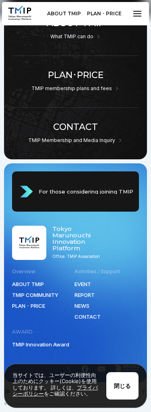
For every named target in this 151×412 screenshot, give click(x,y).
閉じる (122, 385)
